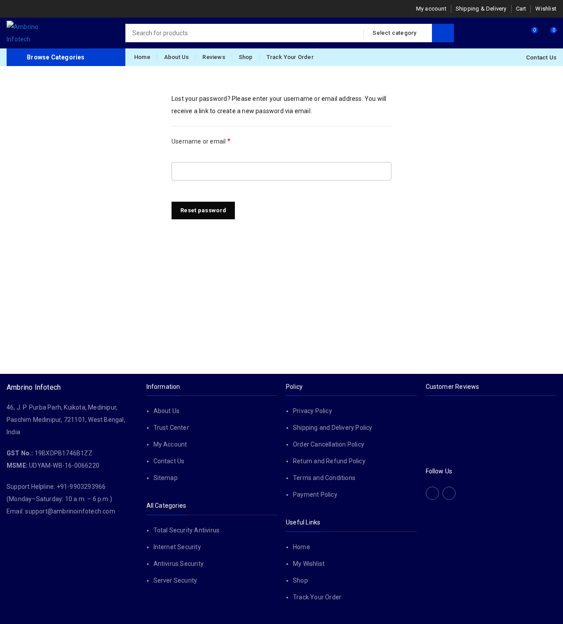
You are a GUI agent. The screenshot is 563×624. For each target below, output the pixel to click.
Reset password (203, 210)
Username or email (214, 140)
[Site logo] (29, 33)
